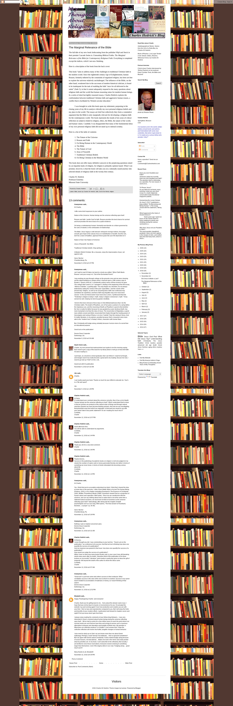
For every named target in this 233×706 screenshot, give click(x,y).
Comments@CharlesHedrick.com (149, 163)
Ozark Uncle (78, 345)
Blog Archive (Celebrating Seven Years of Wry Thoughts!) (150, 363)
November (145, 276)
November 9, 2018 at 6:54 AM (84, 338)
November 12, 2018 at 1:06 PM (84, 450)
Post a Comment (77, 659)
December (145, 273)
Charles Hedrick (80, 395)
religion (112, 191)
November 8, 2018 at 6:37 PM (84, 263)
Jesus (146, 337)
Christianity (147, 341)
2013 (142, 327)
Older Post (128, 663)
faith (97, 191)
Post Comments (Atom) (85, 666)
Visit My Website (145, 358)
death (155, 345)
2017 (142, 316)
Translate (154, 377)
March (144, 306)
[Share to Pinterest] (103, 189)
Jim (75, 373)
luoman (123, 688)
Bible (75, 191)
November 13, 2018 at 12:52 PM (85, 589)
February (145, 309)
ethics (154, 347)
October (144, 287)
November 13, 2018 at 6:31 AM (84, 531)
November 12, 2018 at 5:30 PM (84, 514)
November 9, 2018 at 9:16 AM (84, 367)
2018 (142, 271)
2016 (142, 319)
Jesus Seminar (143, 347)
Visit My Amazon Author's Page (150, 360)
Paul (155, 337)
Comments (144, 150)
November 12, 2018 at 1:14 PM (84, 474)
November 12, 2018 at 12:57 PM (85, 417)
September (145, 289)
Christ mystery (150, 343)
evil (142, 349)
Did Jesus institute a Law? (150, 278)
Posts (143, 146)
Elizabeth (77, 596)
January (144, 312)
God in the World (104, 191)
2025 (142, 251)
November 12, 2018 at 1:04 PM (84, 435)
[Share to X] (99, 189)
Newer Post (73, 663)
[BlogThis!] (96, 189)
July (143, 295)
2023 (142, 256)
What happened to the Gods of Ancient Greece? (150, 214)
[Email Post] (90, 188)
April (143, 304)
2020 (142, 265)
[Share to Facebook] (101, 189)
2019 (142, 268)
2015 (142, 321)
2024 (142, 254)
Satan (139, 349)
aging (150, 347)
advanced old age (145, 345)
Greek (160, 345)
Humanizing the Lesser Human (150, 200)
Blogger (138, 688)
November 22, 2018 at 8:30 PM (84, 655)
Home (101, 663)
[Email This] (94, 189)
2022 (142, 259)
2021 (142, 262)
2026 (142, 248)
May (143, 301)
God (151, 337)
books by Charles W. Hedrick (86, 191)
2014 (142, 324)
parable (159, 343)
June (143, 298)
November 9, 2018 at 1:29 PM (84, 389)
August (144, 292)
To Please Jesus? (145, 187)
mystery (159, 347)
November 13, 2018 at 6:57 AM (84, 567)
